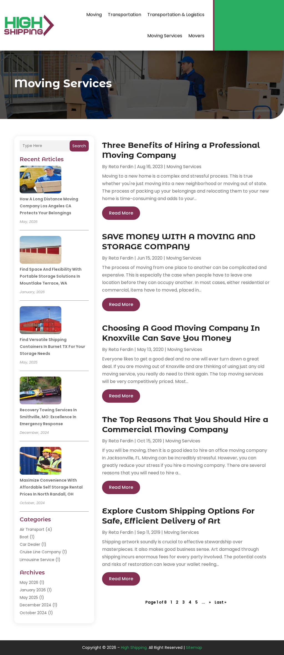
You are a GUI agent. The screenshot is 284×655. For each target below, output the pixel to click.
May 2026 (29, 582)
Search (79, 146)
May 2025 (29, 597)
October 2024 (33, 613)
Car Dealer (30, 544)
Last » (220, 602)
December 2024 (35, 605)
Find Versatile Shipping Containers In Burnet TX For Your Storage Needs (52, 346)
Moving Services (164, 36)
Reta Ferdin (120, 166)
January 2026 (33, 590)
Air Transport (32, 529)
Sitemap (194, 647)
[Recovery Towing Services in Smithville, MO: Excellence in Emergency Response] (40, 391)
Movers (196, 36)
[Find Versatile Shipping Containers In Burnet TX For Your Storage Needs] (40, 321)
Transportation (124, 14)
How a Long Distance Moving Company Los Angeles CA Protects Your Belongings (49, 206)
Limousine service (37, 559)
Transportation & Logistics (175, 14)
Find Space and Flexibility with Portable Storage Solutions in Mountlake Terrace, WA (51, 276)
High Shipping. (134, 647)
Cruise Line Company (40, 552)
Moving (94, 14)
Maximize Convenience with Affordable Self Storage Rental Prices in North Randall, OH (51, 487)
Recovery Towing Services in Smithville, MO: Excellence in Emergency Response (48, 417)
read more (121, 213)
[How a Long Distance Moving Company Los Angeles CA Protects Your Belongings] (40, 180)
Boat (24, 537)
